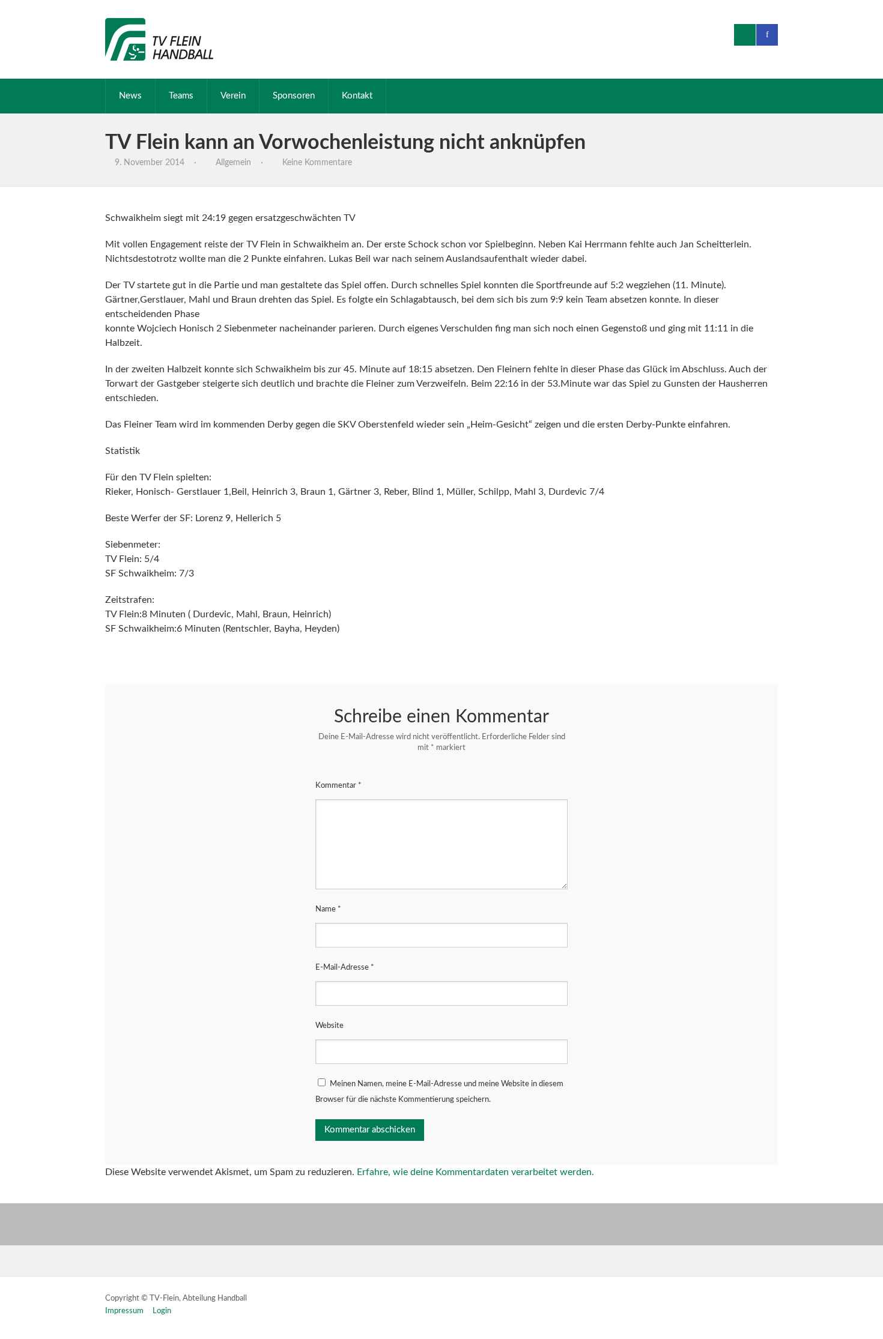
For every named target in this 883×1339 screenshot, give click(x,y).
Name (328, 909)
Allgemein (233, 163)
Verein (233, 95)
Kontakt (357, 95)
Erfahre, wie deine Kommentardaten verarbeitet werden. (475, 1172)
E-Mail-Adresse (344, 968)
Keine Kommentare (317, 163)
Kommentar (338, 786)
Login (162, 1311)
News (130, 95)
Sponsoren (294, 95)
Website (329, 1026)
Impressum (124, 1311)
